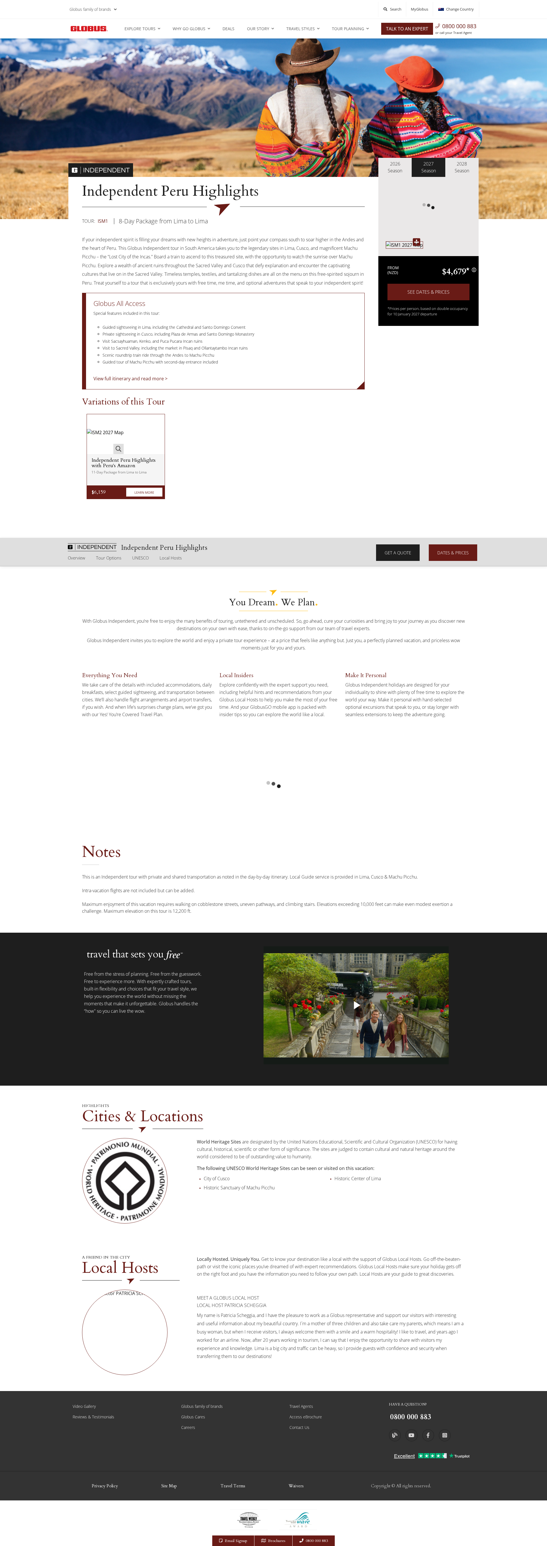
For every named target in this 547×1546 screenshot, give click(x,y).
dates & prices (453, 553)
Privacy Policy (105, 1486)
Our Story (258, 28)
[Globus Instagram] (445, 1435)
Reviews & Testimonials (93, 1417)
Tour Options (108, 558)
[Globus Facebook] (428, 1435)
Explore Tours (140, 28)
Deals (228, 28)
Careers (188, 1427)
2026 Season (395, 167)
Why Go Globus (189, 28)
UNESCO (140, 558)
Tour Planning (348, 28)
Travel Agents (301, 1406)
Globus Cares (193, 1417)
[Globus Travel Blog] (395, 1435)
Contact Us (299, 1427)
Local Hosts (171, 558)
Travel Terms (233, 1486)
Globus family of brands (90, 9)
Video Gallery (84, 1406)
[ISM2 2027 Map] (105, 434)
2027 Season (428, 167)
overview (76, 558)
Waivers (296, 1486)
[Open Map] (404, 245)
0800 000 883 (459, 26)
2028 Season (462, 167)
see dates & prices (428, 292)
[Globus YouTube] (411, 1435)
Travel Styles (300, 28)
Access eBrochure (305, 1417)
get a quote (398, 553)
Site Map (169, 1486)
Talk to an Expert (407, 29)
